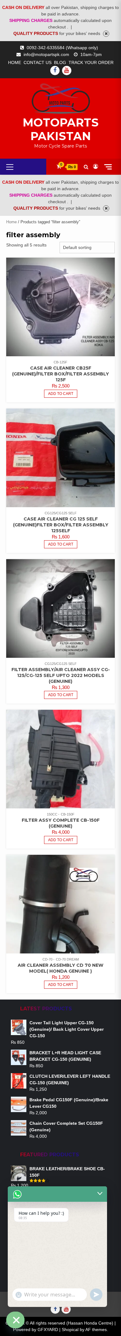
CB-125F (60, 362)
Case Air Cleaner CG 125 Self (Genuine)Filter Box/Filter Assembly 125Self (60, 524)
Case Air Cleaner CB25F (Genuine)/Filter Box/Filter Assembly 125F (60, 374)
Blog (60, 62)
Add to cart (60, 695)
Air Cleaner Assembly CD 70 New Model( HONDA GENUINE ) (60, 968)
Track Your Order (91, 62)
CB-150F (67, 814)
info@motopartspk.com (46, 54)
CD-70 (47, 959)
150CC (52, 814)
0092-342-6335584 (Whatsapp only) (62, 47)
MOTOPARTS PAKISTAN (61, 129)
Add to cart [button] (60, 394)
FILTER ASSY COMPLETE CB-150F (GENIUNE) (61, 823)
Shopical (70, 1329)
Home (14, 62)
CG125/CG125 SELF (61, 513)
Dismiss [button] (106, 34)
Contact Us (38, 62)
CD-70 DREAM (67, 959)
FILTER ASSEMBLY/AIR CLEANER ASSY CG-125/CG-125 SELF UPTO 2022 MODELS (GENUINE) (60, 675)
